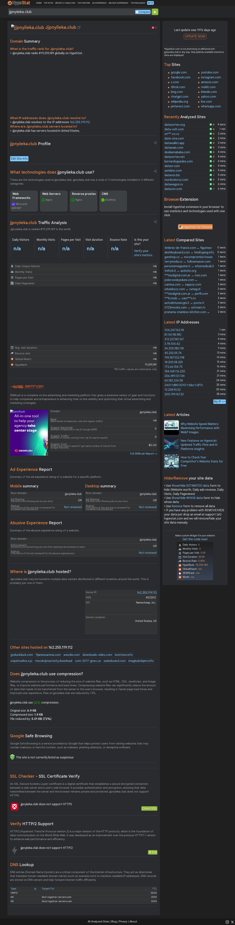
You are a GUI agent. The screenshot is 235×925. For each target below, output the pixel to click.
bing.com (177, 92)
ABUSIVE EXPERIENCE (118, 3)
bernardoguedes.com (178, 161)
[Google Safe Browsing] (12, 757)
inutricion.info (124, 655)
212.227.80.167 (174, 339)
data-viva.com (174, 138)
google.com (179, 72)
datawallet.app (174, 143)
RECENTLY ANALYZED (65, 3)
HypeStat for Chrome (197, 227)
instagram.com (211, 77)
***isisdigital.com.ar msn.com (185, 275)
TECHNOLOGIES (138, 3)
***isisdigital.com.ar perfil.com (186, 294)
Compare (144, 12)
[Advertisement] (83, 86)
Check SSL (149, 808)
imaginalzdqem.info (141, 661)
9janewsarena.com (48, 655)
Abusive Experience (36, 522)
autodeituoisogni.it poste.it (184, 303)
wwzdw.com (72, 655)
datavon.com (173, 189)
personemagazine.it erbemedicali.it (189, 266)
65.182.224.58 (173, 380)
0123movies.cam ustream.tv (184, 307)
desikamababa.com (177, 152)
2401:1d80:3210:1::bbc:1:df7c (183, 385)
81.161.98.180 (172, 335)
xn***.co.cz (171, 134)
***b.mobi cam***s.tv (180, 298)
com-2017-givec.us (88, 661)
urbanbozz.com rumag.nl (182, 289)
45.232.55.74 (173, 353)
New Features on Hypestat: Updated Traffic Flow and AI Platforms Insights (199, 445)
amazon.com (209, 82)
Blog (114, 921)
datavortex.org (174, 125)
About (133, 921)
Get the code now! (194, 539)
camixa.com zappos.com (182, 284)
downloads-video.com (97, 655)
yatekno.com (173, 170)
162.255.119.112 (80, 122)
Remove (177, 506)
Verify (31, 823)
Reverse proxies (84, 194)
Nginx (49, 199)
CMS (105, 194)
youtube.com (209, 72)
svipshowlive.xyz (21, 661)
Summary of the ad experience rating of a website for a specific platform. (56, 477)
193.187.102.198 (174, 357)
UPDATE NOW (195, 36)
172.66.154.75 (173, 367)
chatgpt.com (179, 97)
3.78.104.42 (172, 344)
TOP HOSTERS (83, 3)
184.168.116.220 (174, 371)
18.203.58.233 (173, 362)
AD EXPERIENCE (99, 3)
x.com (175, 82)
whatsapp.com (211, 106)
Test (154, 852)
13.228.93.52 (172, 390)
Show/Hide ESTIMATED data (190, 486)
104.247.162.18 (174, 330)
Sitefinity (110, 199)
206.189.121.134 (174, 376)
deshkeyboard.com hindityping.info (189, 252)
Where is (40, 571)
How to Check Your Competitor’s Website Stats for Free (202, 462)
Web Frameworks (21, 196)
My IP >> (219, 401)
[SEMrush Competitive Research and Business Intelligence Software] (27, 387)
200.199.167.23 (174, 394)
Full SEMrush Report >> (143, 453)
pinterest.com (180, 106)
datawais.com (173, 148)
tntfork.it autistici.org (180, 271)
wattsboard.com (115, 661)
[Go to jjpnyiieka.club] (79, 27)
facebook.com (180, 77)
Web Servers (51, 194)
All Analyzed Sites (98, 921)
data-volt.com (174, 129)
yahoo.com (208, 97)
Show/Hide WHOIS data (187, 498)
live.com (206, 101)
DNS (22, 864)
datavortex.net (174, 157)
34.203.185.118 (174, 348)
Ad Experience (31, 469)
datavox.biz (172, 175)
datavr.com (172, 166)
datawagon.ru (173, 184)
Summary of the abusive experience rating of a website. (44, 530)
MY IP (150, 3)
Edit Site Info (19, 159)
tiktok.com (178, 87)
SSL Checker (45, 776)
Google (31, 735)
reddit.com (208, 87)
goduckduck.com (22, 655)
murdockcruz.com (176, 180)
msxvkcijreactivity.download (53, 661)
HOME (39, 3)
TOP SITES (48, 3)
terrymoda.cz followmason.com (187, 261)
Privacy (123, 921)
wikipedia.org (179, 101)
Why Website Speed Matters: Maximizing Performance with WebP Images (200, 428)
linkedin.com (209, 92)
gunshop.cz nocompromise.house (188, 257)
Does (46, 673)
